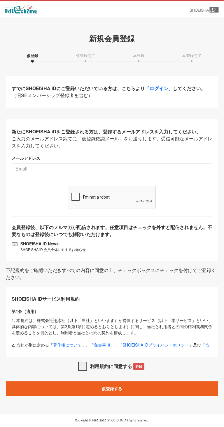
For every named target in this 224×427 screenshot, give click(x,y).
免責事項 (102, 345)
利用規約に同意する (116, 366)
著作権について (67, 345)
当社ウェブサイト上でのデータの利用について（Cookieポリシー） (110, 348)
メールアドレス (26, 158)
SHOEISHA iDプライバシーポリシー (156, 345)
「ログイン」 (159, 88)
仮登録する (112, 388)
